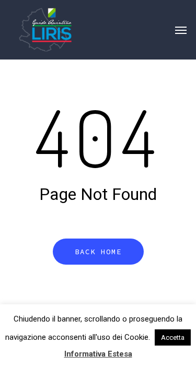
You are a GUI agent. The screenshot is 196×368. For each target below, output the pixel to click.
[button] (181, 30)
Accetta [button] (173, 337)
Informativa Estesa (98, 354)
